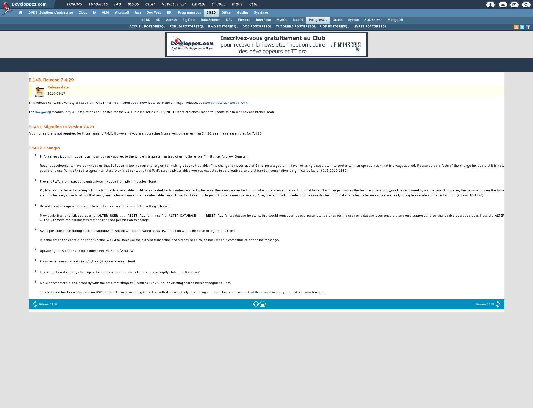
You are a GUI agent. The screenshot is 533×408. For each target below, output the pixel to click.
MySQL (281, 20)
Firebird (244, 20)
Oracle (338, 20)
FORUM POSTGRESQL (187, 27)
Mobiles (242, 13)
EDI (169, 13)
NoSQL (298, 20)
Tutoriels (98, 4)
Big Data (188, 20)
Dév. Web (154, 13)
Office (226, 13)
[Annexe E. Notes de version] (256, 303)
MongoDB (395, 20)
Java (138, 13)
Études (218, 4)
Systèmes (261, 13)
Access (171, 20)
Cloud (83, 13)
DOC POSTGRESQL (256, 27)
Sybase (353, 20)
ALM (105, 13)
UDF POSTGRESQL (334, 27)
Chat (150, 4)
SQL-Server (373, 20)
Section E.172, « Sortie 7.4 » (226, 103)
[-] (262, 303)
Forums (74, 4)
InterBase (263, 20)
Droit (237, 4)
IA (94, 13)
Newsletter (173, 4)
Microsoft (121, 13)
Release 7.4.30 (48, 304)
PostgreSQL (318, 20)
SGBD (211, 13)
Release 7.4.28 (485, 304)
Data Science (210, 20)
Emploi (198, 4)
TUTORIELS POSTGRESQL (296, 27)
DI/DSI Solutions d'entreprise (50, 13)
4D (158, 20)
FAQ (117, 4)
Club (253, 4)
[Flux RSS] (516, 27)
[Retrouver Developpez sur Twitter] (522, 27)
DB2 (229, 20)
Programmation (189, 13)
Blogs (133, 4)
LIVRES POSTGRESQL (369, 27)
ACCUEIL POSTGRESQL (147, 27)
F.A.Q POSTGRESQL (223, 27)
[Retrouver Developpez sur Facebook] (528, 27)
